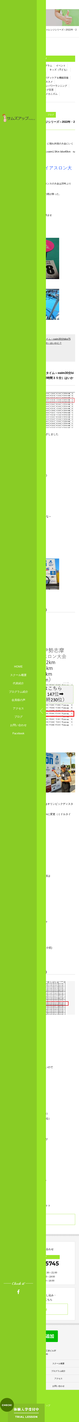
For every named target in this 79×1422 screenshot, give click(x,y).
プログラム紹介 (18, 691)
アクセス (18, 708)
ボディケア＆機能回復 (57, 77)
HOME (18, 666)
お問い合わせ (18, 725)
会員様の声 (18, 699)
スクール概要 (18, 675)
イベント (61, 65)
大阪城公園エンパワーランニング (49, 85)
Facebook (18, 733)
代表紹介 (18, 683)
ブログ (18, 716)
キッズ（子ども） (59, 69)
